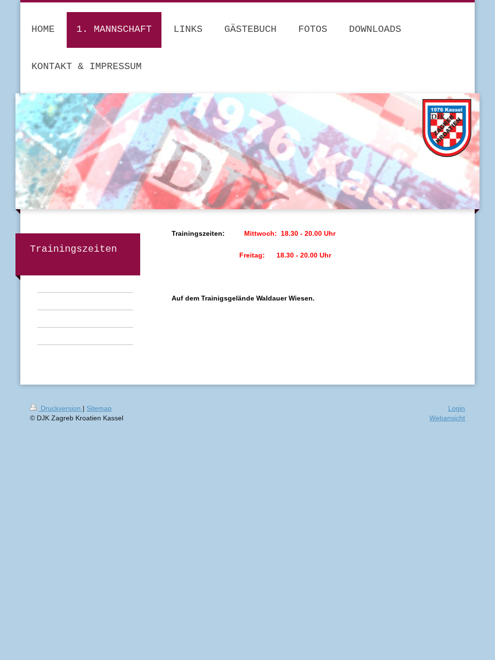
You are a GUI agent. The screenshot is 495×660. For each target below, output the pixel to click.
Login (456, 408)
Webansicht (447, 418)
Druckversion (61, 408)
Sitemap (99, 408)
